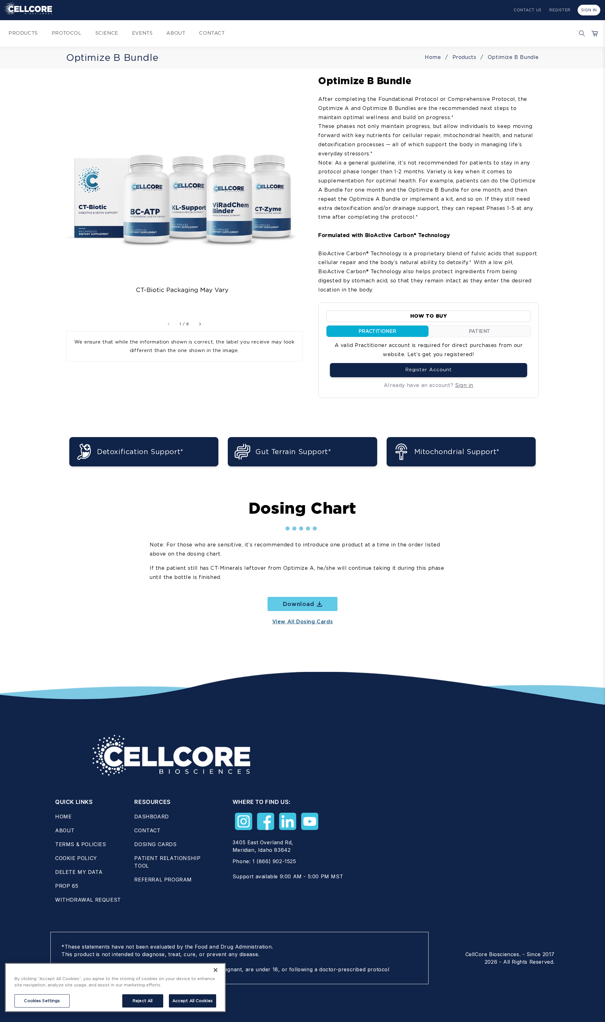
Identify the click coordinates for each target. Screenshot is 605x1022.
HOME (63, 816)
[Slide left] (169, 324)
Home (433, 57)
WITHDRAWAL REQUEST (88, 900)
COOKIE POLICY (76, 858)
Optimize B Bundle (513, 57)
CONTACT (147, 830)
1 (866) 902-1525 (274, 861)
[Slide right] (200, 324)
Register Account (428, 369)
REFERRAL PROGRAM (163, 879)
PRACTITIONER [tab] (377, 330)
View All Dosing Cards (302, 622)
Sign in (464, 385)
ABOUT (65, 830)
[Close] (215, 970)
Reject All (143, 1000)
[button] (580, 33)
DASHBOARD (151, 816)
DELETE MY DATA (78, 872)
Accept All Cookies (192, 1000)
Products (464, 57)
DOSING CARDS (155, 844)
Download (298, 604)
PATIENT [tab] (479, 330)
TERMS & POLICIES (80, 844)
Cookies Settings (42, 1000)
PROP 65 (66, 886)
